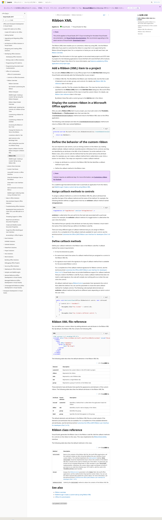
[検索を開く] (151, 2)
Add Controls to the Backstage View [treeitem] (14, 139)
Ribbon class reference (62, 94)
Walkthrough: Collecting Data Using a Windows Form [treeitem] (15, 194)
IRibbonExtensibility (100, 437)
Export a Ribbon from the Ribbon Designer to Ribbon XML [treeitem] (16, 150)
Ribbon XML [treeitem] (12, 156)
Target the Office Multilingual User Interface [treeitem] (14, 231)
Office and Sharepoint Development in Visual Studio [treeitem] (13, 25)
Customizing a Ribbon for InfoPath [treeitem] (16, 121)
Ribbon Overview (77, 15)
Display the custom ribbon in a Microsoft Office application (146, 22)
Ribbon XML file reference (145, 29)
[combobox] (13, 16)
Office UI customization (62, 497)
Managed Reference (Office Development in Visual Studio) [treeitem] (13, 281)
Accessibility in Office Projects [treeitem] (14, 235)
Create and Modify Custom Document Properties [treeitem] (13, 226)
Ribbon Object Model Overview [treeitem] (15, 103)
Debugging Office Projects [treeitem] (12, 263)
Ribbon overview (57, 53)
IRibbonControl (78, 283)
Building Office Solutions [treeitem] (12, 260)
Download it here (79, 40)
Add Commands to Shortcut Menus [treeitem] (15, 189)
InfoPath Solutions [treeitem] (10, 241)
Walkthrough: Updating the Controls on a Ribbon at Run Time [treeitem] (17, 109)
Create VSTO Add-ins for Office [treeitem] (13, 32)
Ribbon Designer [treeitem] (13, 92)
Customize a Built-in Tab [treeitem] (16, 135)
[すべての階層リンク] (53, 15)
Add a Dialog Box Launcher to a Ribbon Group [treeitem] (16, 144)
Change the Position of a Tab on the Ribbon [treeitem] (16, 131)
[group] (81, 134)
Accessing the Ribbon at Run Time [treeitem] (15, 126)
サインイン (157, 2)
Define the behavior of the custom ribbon (147, 26)
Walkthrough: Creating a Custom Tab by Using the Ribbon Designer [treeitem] (16, 97)
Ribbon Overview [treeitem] (13, 83)
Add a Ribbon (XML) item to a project (146, 18)
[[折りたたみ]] (24, 13)
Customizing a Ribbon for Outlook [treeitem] (16, 115)
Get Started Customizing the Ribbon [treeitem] (17, 88)
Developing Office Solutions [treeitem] (14, 57)
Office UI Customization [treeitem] (14, 74)
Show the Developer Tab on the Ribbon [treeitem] (15, 178)
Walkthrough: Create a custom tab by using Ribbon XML (72, 187)
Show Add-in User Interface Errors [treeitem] (15, 184)
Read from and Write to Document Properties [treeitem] (12, 221)
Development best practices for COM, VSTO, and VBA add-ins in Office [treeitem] (15, 211)
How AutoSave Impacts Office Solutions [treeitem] (14, 202)
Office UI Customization (63, 15)
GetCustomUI (93, 458)
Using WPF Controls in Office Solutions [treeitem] (15, 173)
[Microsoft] (3, 2)
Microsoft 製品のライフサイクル (93, 8)
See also (140, 34)
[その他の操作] (108, 15)
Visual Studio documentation (76, 38)
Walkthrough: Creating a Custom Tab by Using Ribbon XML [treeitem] (16, 161)
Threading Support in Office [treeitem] (14, 216)
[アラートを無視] (160, 6)
